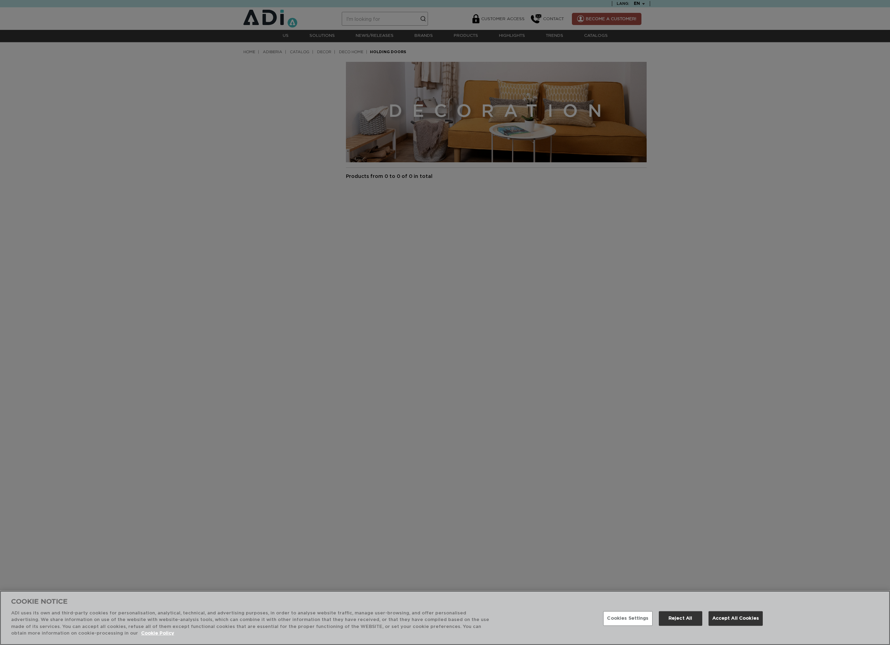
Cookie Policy (157, 633)
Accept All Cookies (735, 618)
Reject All (680, 618)
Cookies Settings (627, 618)
